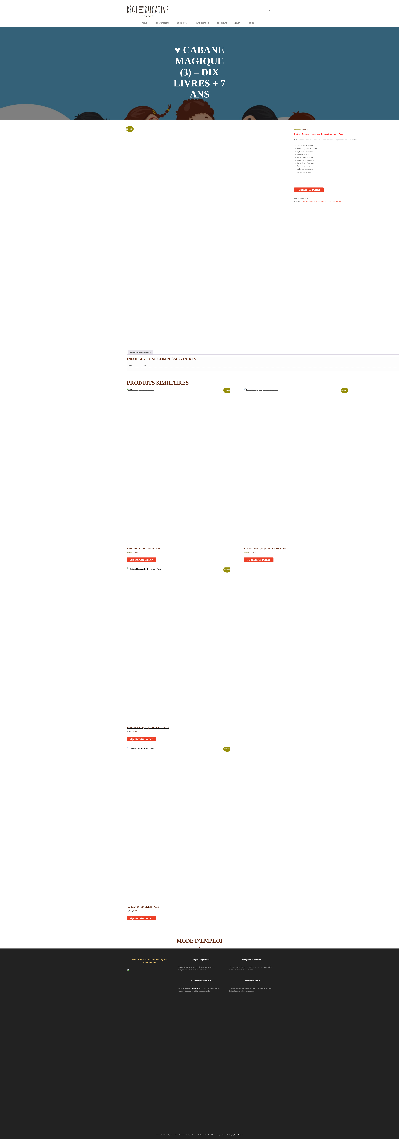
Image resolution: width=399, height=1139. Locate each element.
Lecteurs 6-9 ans (336, 201)
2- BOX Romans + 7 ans (323, 201)
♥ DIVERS (251, 23)
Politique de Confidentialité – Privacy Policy (211, 1135)
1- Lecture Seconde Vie (308, 201)
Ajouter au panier (309, 189)
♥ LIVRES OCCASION (201, 23)
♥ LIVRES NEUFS (181, 23)
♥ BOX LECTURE (221, 23)
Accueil (145, 23)
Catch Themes (238, 1135)
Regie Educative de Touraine (176, 1135)
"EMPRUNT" (196, 988)
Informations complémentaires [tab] (140, 352)
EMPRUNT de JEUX (162, 23)
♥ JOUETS (237, 23)
